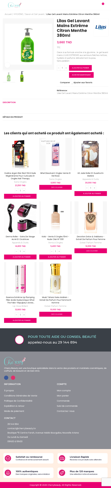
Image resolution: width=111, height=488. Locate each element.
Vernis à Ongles (55, 242)
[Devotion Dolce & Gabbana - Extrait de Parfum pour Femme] (90, 217)
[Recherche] (96, 5)
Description (9, 102)
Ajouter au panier (80, 68)
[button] (5, 44)
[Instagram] (13, 378)
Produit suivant (106, 14)
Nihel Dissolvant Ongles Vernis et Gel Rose (55, 174)
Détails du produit (13, 117)
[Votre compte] (107, 5)
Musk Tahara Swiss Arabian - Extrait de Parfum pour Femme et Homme (55, 300)
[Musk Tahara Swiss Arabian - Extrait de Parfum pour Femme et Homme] (55, 278)
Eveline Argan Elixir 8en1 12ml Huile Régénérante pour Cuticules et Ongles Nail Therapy (20, 176)
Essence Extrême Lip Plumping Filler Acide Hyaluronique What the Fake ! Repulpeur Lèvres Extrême (20, 300)
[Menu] (4, 5)
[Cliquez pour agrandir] (7, 65)
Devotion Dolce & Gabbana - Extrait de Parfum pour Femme (90, 238)
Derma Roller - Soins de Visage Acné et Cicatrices (20, 238)
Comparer (65, 82)
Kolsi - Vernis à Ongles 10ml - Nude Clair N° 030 (55, 238)
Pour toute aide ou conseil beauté (62, 337)
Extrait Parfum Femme (91, 242)
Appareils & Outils (90, 179)
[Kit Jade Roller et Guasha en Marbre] (90, 154)
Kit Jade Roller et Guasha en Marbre (91, 174)
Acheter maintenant (81, 75)
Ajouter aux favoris (83, 82)
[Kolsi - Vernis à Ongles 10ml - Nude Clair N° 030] (55, 217)
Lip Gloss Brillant (20, 306)
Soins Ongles (20, 182)
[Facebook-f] (6, 378)
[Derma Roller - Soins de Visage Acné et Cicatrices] (20, 217)
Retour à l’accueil (103, 14)
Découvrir (57, 187)
